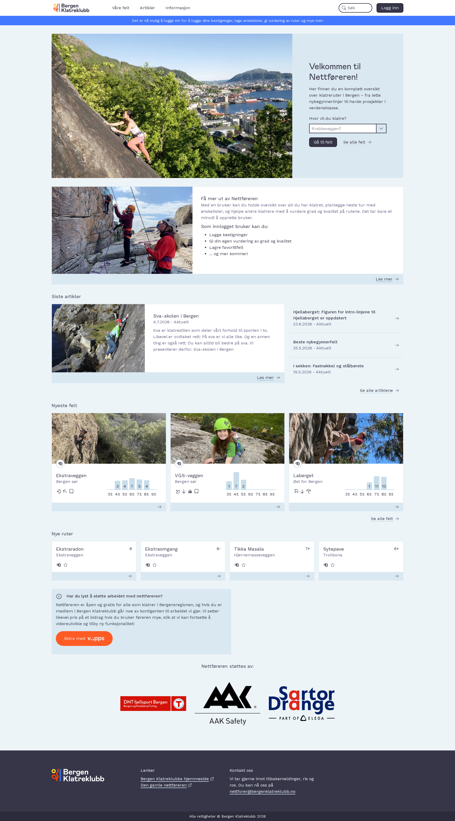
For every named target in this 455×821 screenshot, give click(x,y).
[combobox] (343, 128)
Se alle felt (354, 142)
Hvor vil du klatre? (328, 118)
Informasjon (178, 7)
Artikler (147, 7)
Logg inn (390, 7)
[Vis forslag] (382, 128)
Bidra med (74, 638)
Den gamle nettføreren (164, 785)
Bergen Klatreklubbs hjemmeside (175, 778)
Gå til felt (323, 142)
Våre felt (120, 7)
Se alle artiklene (376, 390)
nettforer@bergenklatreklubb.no (262, 791)
